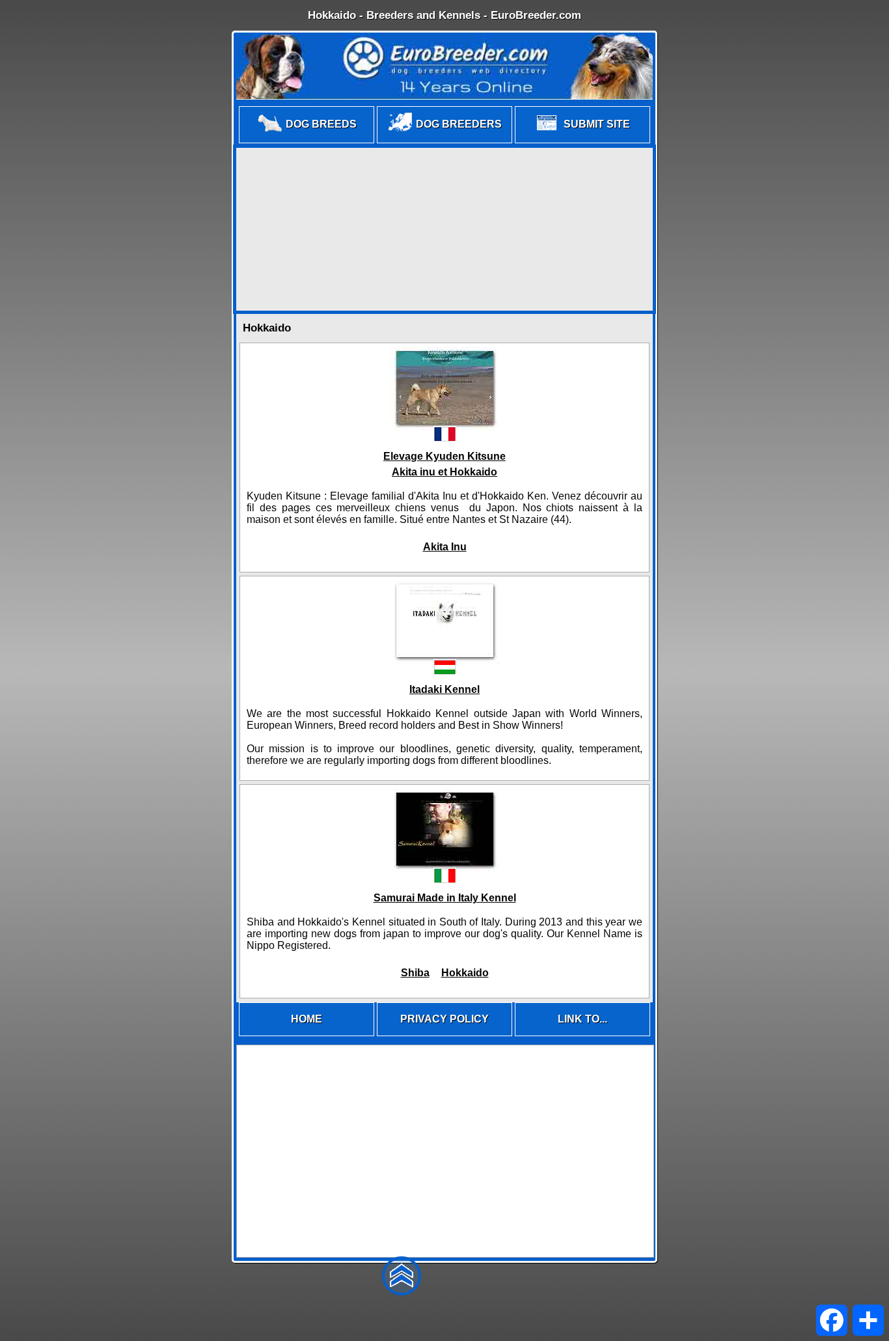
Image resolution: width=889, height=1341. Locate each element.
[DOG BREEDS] (306, 142)
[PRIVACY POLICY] (444, 1035)
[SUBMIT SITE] (582, 142)
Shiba (415, 972)
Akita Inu (445, 546)
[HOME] (306, 1035)
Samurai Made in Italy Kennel (445, 897)
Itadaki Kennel (444, 689)
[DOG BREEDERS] (444, 142)
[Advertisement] (444, 229)
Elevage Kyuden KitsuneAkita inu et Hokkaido (444, 464)
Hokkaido (465, 972)
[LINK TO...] (582, 1035)
